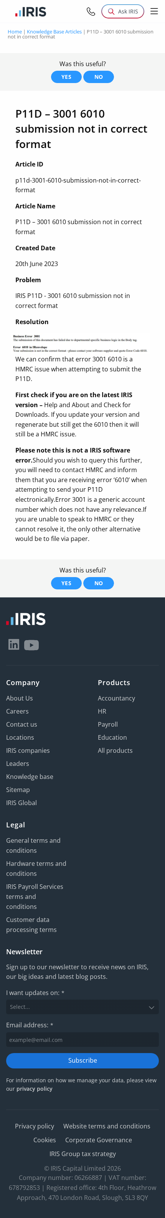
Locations (20, 737)
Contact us (21, 724)
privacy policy (34, 1088)
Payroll (108, 724)
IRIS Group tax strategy (83, 1154)
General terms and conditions (33, 845)
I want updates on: (35, 992)
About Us (19, 698)
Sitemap (18, 789)
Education (112, 737)
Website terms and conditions (106, 1126)
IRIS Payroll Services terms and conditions (34, 896)
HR (102, 711)
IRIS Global (21, 803)
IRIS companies (28, 750)
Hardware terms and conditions (36, 868)
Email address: (29, 1025)
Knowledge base (29, 776)
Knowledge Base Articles (54, 31)
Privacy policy (34, 1126)
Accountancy (116, 698)
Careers (17, 711)
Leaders (17, 763)
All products (115, 750)
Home (15, 31)
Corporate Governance (98, 1140)
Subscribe (82, 1060)
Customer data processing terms (31, 924)
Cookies (44, 1140)
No (98, 76)
